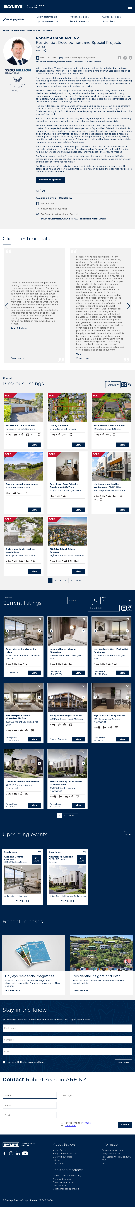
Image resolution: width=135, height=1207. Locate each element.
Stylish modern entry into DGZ (110, 715)
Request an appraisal (50, 179)
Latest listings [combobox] (97, 608)
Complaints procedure (113, 1150)
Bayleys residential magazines (29, 976)
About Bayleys (60, 1150)
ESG (104, 1160)
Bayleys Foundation (63, 1157)
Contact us (58, 1163)
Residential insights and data (96, 976)
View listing (22, 901)
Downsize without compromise (23, 781)
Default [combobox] (112, 385)
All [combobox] (104, 600)
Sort (109, 381)
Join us (56, 1160)
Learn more (79, 990)
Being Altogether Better (65, 1153)
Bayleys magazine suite (64, 1182)
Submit (125, 1124)
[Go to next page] (79, 580)
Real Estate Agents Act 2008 (116, 1157)
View (34, 445)
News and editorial (62, 1179)
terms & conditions (34, 1062)
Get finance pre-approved (66, 1189)
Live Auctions (59, 1185)
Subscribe (123, 1062)
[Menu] (129, 7)
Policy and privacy (111, 1153)
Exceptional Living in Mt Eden (66, 715)
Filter (104, 597)
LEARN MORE (11, 990)
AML (104, 1163)
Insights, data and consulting (67, 1175)
